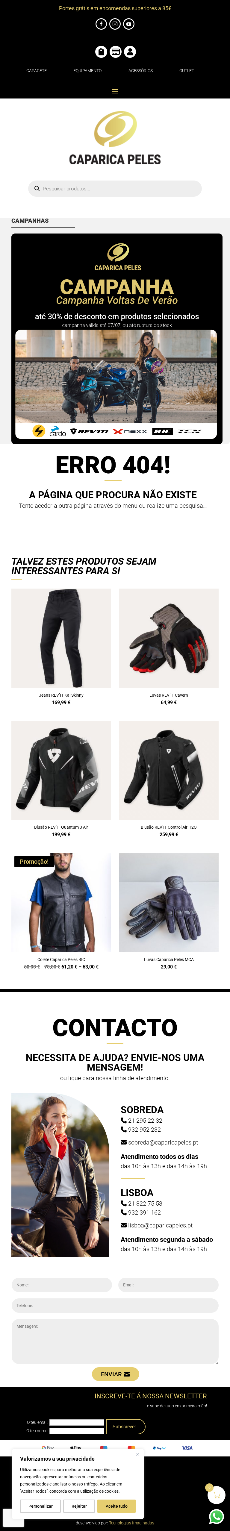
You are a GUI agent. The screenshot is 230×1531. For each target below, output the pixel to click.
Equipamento (87, 70)
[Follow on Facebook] (101, 24)
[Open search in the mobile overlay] (115, 189)
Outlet (186, 70)
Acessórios (140, 70)
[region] (78, 1484)
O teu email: (37, 1422)
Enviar (111, 1374)
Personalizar (40, 1506)
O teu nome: (37, 1430)
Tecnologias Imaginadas (131, 1523)
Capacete (36, 70)
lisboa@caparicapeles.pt (160, 1225)
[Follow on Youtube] (128, 24)
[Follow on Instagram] (115, 24)
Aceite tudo (117, 1506)
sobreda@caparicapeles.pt (163, 1142)
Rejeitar (79, 1506)
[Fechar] (137, 1454)
